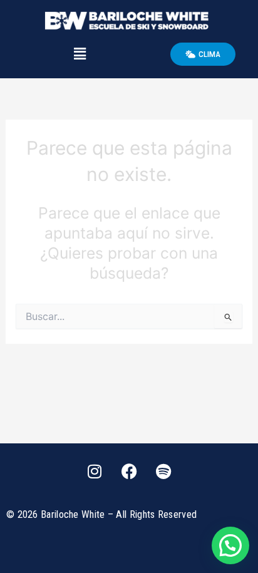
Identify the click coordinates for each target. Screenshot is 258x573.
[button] (79, 54)
